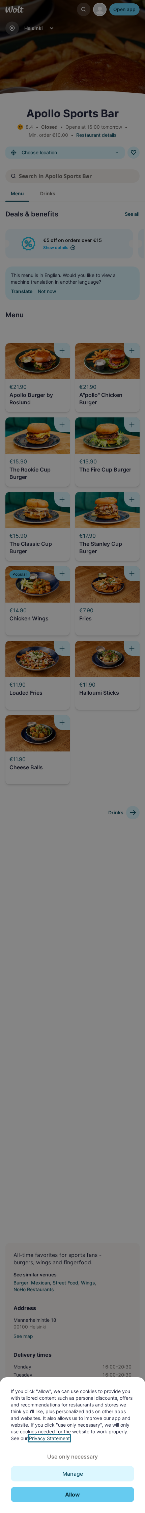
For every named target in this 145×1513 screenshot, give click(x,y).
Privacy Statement (49, 1438)
